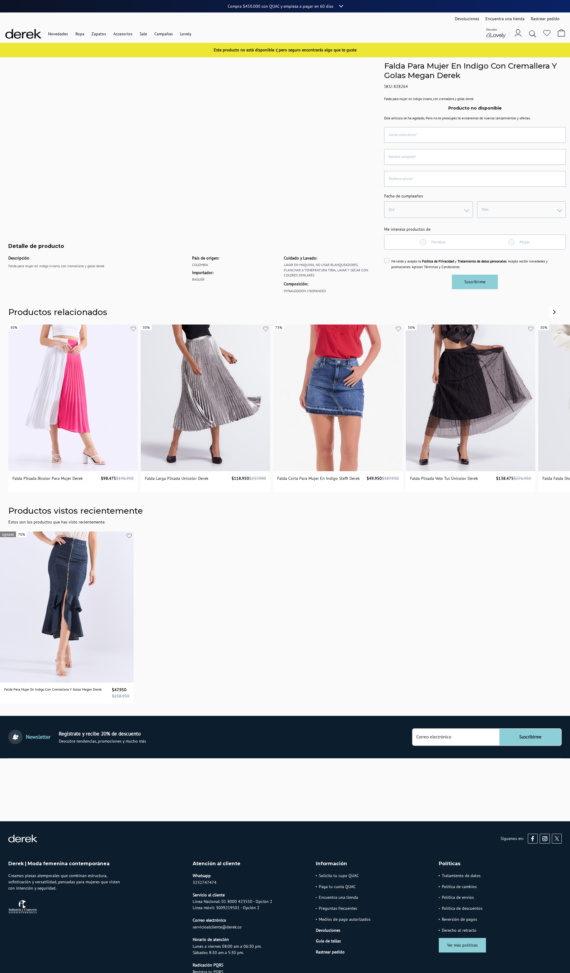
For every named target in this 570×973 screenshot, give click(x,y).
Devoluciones (328, 930)
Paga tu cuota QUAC (337, 886)
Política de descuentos (462, 908)
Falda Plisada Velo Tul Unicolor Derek (444, 478)
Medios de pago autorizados (344, 919)
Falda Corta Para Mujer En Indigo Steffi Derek (318, 478)
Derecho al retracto (459, 930)
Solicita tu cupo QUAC (339, 875)
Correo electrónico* (402, 134)
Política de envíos (458, 897)
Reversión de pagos (459, 919)
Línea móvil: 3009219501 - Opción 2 (226, 907)
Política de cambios (459, 886)
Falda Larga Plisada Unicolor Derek (176, 478)
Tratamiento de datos (461, 875)
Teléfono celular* (401, 178)
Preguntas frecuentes (338, 908)
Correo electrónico (433, 737)
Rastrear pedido (330, 952)
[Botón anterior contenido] (554, 312)
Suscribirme (474, 281)
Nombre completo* (402, 156)
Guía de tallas (328, 941)
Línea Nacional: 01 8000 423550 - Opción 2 (232, 901)
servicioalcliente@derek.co (217, 927)
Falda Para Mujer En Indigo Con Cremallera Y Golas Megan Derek (53, 689)
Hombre (438, 242)
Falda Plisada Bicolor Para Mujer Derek (47, 478)
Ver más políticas (462, 945)
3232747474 (204, 882)
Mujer (525, 242)
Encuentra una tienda (338, 897)
